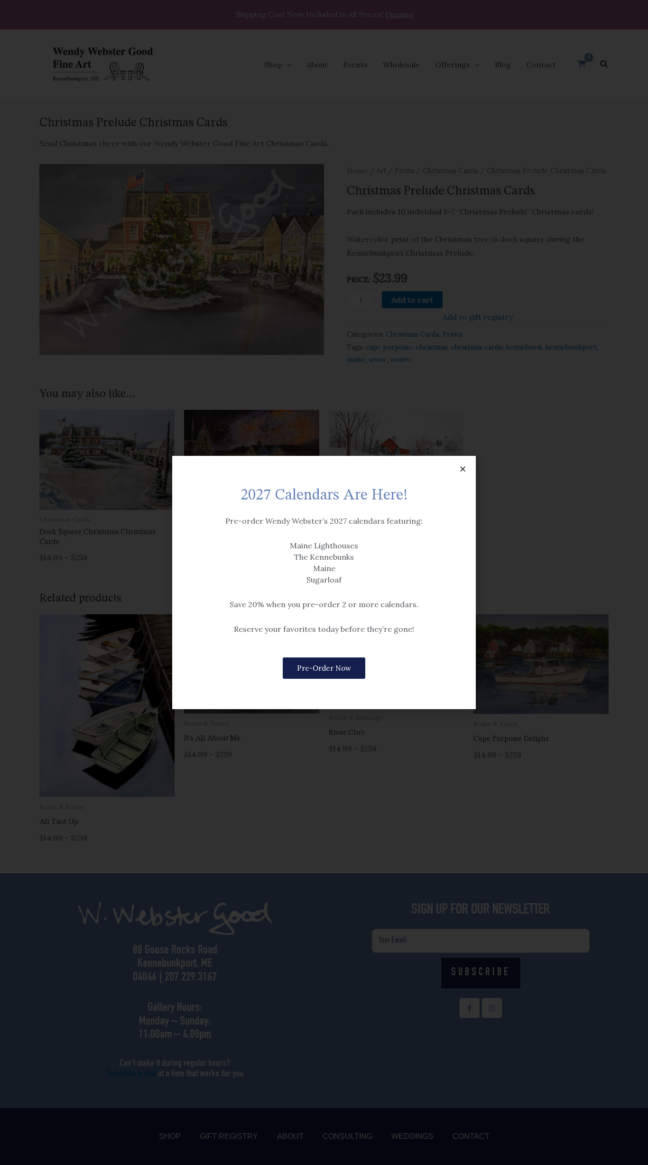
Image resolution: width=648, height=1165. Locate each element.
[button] (462, 468)
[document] (324, 582)
